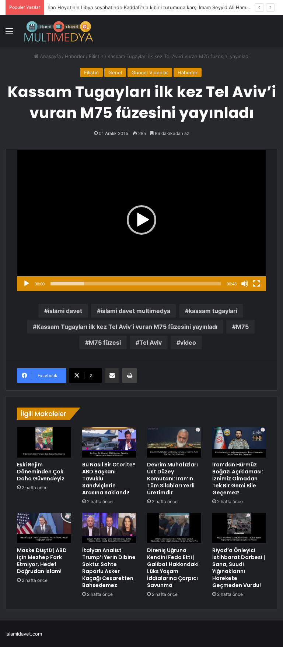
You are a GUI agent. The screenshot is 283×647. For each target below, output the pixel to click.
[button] (141, 220)
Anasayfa (49, 56)
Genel (115, 72)
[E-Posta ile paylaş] (112, 375)
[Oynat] (26, 283)
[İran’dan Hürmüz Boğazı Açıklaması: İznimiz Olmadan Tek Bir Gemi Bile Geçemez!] (239, 442)
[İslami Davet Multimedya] (59, 31)
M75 (242, 326)
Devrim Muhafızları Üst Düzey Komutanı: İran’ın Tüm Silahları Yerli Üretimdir (172, 478)
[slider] (135, 283)
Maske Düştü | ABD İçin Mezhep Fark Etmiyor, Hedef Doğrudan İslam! (42, 561)
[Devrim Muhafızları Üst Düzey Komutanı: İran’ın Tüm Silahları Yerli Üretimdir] (174, 442)
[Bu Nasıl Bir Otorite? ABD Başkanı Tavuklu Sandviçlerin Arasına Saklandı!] (109, 442)
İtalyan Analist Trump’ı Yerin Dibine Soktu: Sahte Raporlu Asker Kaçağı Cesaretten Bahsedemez (109, 568)
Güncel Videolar (150, 72)
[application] (141, 220)
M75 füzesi (105, 342)
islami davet (65, 310)
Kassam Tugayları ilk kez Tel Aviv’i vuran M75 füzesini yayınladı (126, 326)
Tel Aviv (150, 342)
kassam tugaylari (213, 310)
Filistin (96, 56)
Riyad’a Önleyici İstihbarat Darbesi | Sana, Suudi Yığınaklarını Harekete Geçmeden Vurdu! (238, 568)
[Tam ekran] (256, 283)
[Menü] (9, 33)
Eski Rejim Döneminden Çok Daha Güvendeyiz (40, 471)
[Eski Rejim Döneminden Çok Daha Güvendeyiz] (44, 442)
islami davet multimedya (135, 310)
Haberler (75, 56)
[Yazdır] (129, 375)
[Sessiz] (244, 283)
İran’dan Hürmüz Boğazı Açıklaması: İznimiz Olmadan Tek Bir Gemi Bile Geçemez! (237, 478)
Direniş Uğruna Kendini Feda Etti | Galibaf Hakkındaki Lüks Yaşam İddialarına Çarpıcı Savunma (173, 568)
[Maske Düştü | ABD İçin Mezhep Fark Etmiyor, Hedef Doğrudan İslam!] (44, 528)
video (188, 342)
